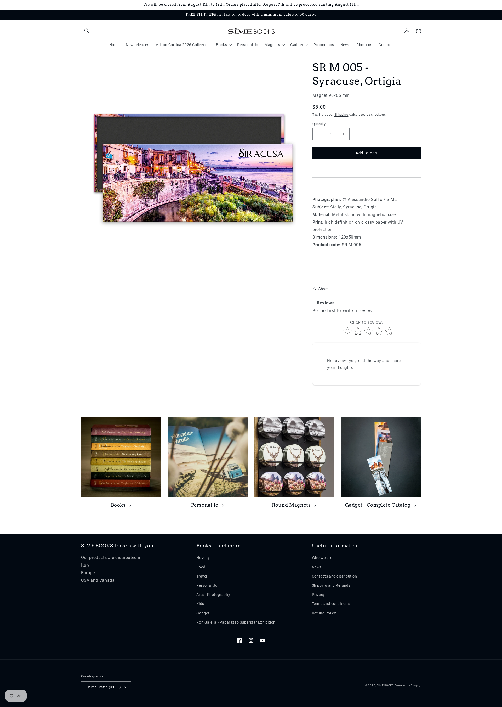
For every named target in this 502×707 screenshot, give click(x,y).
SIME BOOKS (385, 685)
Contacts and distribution (334, 576)
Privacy (318, 594)
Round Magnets (291, 505)
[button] (87, 31)
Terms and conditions (331, 604)
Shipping (341, 114)
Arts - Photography (213, 594)
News (317, 567)
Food (200, 567)
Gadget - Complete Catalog (378, 505)
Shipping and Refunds (331, 585)
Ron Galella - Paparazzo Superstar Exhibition (235, 622)
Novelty (203, 558)
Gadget (202, 613)
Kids (200, 604)
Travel (201, 576)
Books (118, 505)
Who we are (322, 558)
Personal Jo (205, 505)
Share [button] (323, 289)
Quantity (319, 124)
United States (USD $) (104, 687)
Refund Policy (324, 613)
